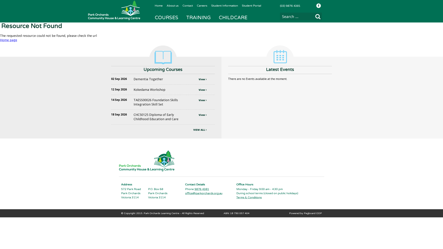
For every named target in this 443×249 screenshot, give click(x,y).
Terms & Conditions (249, 197)
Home (159, 5)
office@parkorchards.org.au (203, 193)
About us (173, 5)
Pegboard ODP (313, 213)
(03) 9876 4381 (290, 6)
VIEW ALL (199, 129)
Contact (188, 5)
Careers (202, 5)
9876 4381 (202, 189)
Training (198, 18)
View (202, 79)
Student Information (224, 5)
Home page (8, 40)
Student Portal (251, 5)
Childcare (233, 18)
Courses (166, 18)
